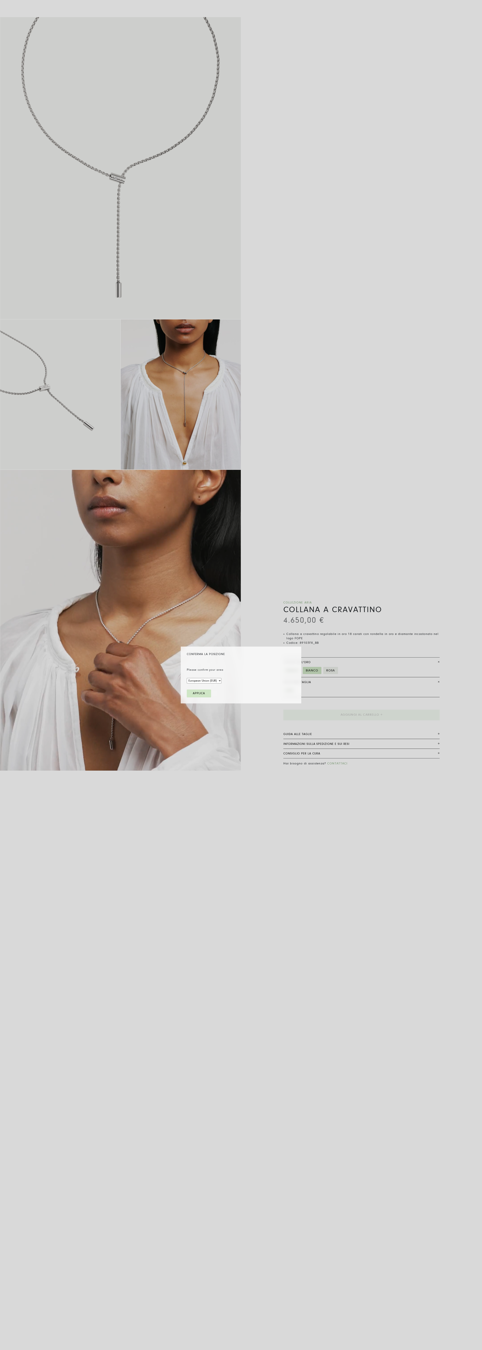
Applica (199, 693)
